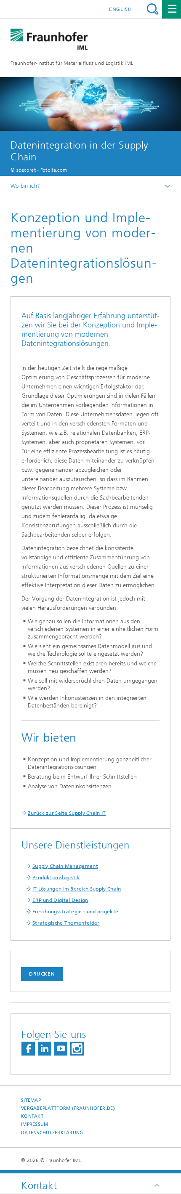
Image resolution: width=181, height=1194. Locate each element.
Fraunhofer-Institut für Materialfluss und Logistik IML (72, 63)
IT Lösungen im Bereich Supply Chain (76, 889)
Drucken (42, 974)
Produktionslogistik (56, 877)
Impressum (34, 1124)
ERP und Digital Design (60, 900)
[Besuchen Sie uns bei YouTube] (60, 1049)
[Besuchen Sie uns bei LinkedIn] (44, 1049)
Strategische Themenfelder (66, 923)
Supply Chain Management (65, 866)
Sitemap (31, 1100)
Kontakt (32, 1116)
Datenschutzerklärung (52, 1132)
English (120, 9)
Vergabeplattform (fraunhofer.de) (68, 1108)
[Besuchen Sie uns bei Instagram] (77, 1049)
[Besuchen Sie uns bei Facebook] (28, 1049)
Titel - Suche (152, 9)
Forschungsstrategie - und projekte (75, 912)
